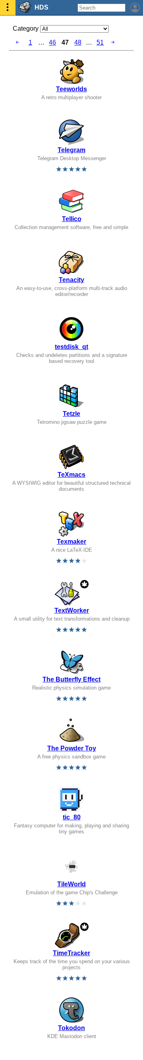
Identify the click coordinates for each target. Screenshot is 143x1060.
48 (77, 42)
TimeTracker (71, 953)
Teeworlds (71, 89)
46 (52, 42)
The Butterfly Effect (71, 679)
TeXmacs (71, 474)
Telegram (71, 150)
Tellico (71, 219)
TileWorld (71, 884)
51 (100, 42)
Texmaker (71, 541)
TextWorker (71, 610)
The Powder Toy (71, 748)
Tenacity (71, 279)
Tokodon (71, 1028)
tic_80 (72, 817)
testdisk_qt (71, 346)
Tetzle (71, 413)
